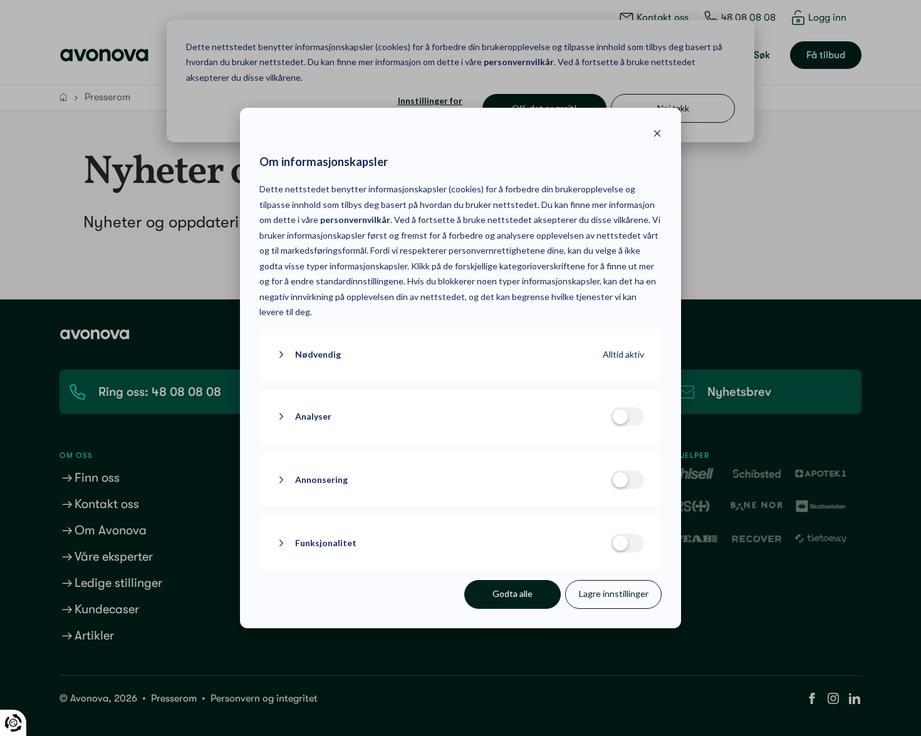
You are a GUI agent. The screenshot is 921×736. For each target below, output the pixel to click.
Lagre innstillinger (613, 593)
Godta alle (512, 593)
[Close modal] (657, 135)
